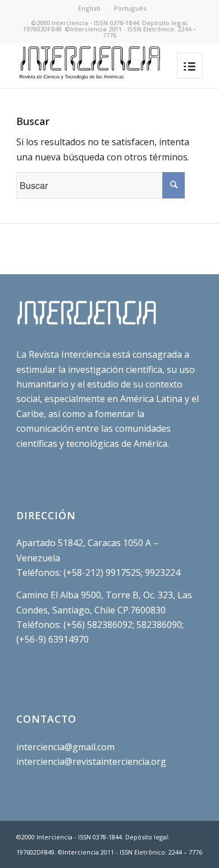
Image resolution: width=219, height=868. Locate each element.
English (89, 8)
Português (130, 8)
